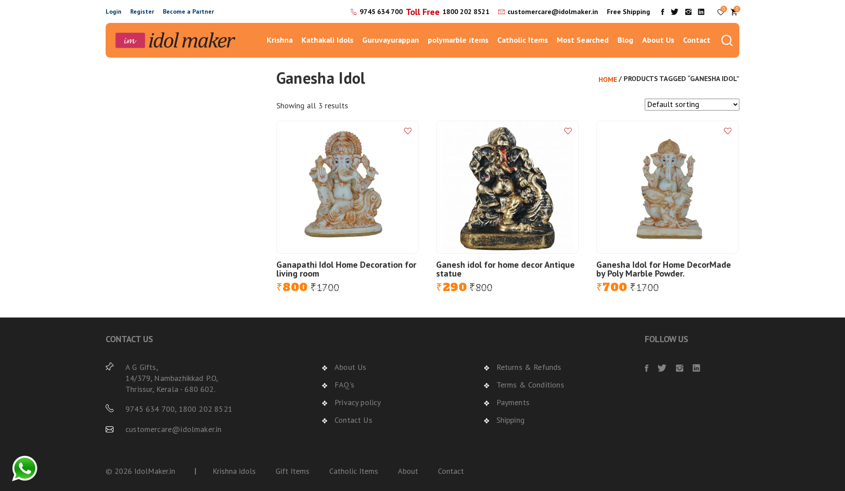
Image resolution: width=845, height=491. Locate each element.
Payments (512, 402)
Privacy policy (357, 402)
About (408, 471)
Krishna (280, 40)
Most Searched (583, 40)
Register (142, 11)
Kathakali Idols (327, 40)
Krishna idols (234, 471)
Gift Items (292, 471)
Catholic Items (522, 40)
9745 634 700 (381, 11)
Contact (696, 40)
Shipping (510, 420)
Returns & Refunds (529, 367)
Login (113, 11)
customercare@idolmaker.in (552, 11)
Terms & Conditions (530, 385)
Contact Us (353, 420)
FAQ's (344, 385)
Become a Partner (188, 11)
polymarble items (458, 40)
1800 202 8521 (465, 11)
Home (608, 79)
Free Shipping (628, 11)
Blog (625, 40)
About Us (658, 40)
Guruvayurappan (390, 40)
